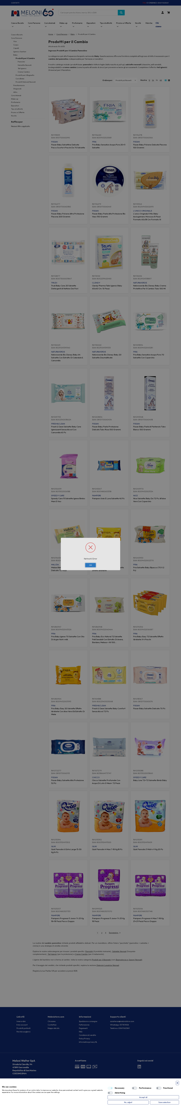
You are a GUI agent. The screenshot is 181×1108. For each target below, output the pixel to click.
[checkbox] (110, 1088)
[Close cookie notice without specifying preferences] (177, 1083)
